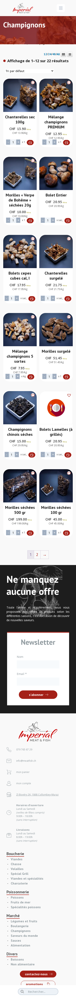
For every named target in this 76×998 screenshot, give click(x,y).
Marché (13, 915)
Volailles (17, 869)
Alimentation (20, 945)
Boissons (17, 959)
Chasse (16, 864)
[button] (33, 82)
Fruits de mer (20, 902)
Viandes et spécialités (27, 878)
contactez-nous (36, 974)
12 (45, 54)
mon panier (23, 772)
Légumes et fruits (24, 921)
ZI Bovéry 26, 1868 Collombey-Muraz (37, 794)
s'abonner (36, 695)
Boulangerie (20, 926)
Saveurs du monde (24, 936)
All (58, 54)
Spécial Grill (19, 874)
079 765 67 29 (24, 749)
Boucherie (15, 853)
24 (49, 54)
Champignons (21, 931)
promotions (34, 984)
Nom (20, 657)
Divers (12, 954)
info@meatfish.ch (26, 760)
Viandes (16, 859)
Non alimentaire (23, 964)
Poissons (17, 897)
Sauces (16, 940)
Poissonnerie (17, 892)
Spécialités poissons (26, 907)
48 (54, 54)
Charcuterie (19, 883)
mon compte (23, 783)
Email (22, 674)
